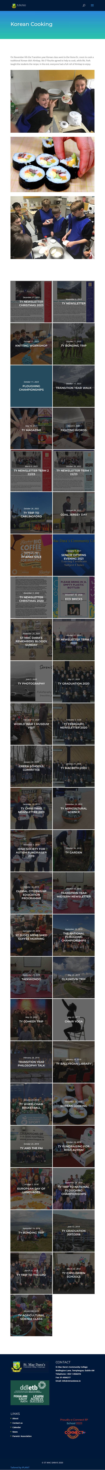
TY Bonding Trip (74, 345)
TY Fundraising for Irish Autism (73, 1148)
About (15, 1418)
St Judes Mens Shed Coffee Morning (31, 937)
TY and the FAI (31, 1148)
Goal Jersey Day (74, 514)
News (15, 1431)
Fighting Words (74, 430)
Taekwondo (31, 979)
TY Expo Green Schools (73, 1274)
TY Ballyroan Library (73, 1063)
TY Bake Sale (31, 556)
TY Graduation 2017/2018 (74, 1232)
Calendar (16, 1427)
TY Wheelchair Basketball (31, 1106)
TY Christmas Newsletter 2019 (31, 810)
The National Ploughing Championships (73, 937)
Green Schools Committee (31, 768)
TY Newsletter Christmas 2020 (31, 599)
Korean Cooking (73, 1106)
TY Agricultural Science (74, 810)
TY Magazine (31, 430)
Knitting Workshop (31, 345)
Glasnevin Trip (74, 979)
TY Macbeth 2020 (74, 768)
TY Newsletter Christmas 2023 (31, 303)
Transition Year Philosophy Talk (31, 1063)
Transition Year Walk (73, 388)
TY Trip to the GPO (31, 1275)
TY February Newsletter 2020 (73, 725)
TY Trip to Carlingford (31, 514)
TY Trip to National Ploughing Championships (73, 1190)
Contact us (17, 1423)
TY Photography (31, 683)
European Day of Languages (31, 1190)
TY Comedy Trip (31, 1021)
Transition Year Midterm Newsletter (74, 894)
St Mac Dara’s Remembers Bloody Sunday (31, 641)
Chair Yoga (74, 1021)
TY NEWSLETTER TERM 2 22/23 (31, 472)
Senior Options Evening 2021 (73, 556)
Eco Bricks (73, 599)
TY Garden (73, 852)
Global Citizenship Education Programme (31, 895)
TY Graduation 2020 (73, 683)
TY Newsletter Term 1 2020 (73, 641)
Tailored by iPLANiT (20, 1467)
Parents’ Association (22, 1436)
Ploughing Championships (31, 387)
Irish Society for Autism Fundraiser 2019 (31, 852)
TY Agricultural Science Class (31, 1317)
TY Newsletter (74, 303)
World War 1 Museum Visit (31, 725)
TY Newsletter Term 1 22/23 (73, 472)
